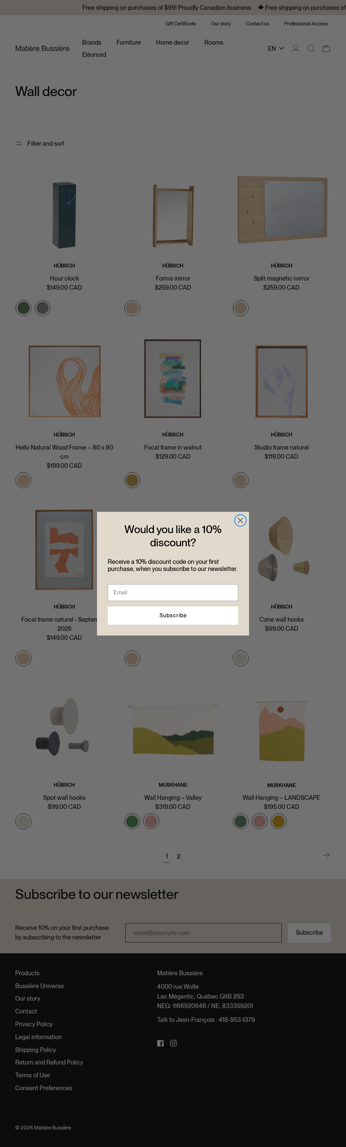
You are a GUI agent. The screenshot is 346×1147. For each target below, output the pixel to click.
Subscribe (173, 615)
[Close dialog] (240, 520)
